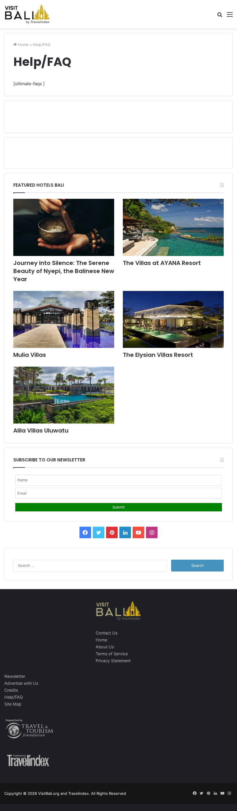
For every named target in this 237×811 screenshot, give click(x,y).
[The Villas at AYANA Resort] (173, 227)
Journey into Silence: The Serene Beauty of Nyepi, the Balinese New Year (63, 271)
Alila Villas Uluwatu (40, 430)
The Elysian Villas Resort (158, 355)
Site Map (12, 703)
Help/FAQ (13, 697)
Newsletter (14, 676)
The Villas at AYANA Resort (162, 263)
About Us (105, 646)
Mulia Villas (29, 355)
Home (23, 44)
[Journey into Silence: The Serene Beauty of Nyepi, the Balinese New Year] (63, 227)
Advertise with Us (21, 683)
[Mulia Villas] (63, 319)
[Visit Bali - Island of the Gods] (27, 14)
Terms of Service (112, 653)
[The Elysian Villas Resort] (173, 319)
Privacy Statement (113, 660)
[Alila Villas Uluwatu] (63, 395)
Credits (11, 690)
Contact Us (106, 632)
